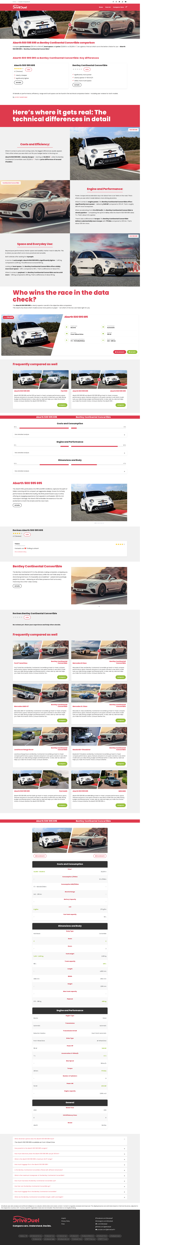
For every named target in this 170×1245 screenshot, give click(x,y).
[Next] (125, 500)
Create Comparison (24, 2)
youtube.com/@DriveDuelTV (106, 1229)
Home (14, 2)
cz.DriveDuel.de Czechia (115, 1236)
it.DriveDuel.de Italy (36, 1239)
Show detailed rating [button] (20, 552)
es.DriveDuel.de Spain (62, 1236)
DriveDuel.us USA (23, 1236)
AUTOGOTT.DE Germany (90, 1239)
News (101, 7)
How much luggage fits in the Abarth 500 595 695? (31, 1164)
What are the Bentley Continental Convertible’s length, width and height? (39, 1197)
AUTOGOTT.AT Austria (102, 1239)
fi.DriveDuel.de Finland (77, 1239)
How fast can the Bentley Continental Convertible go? (32, 1186)
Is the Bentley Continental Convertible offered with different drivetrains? (39, 1170)
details (18, 82)
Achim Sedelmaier (21, 97)
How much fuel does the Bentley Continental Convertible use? (35, 1181)
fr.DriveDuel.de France (49, 1236)
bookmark (120, 352)
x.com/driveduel (102, 1224)
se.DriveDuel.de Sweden (49, 1239)
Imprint (63, 1218)
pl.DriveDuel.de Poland (102, 1236)
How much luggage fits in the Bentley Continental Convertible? (35, 1191)
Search (108, 7)
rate (28, 70)
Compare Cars (118, 7)
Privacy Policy (65, 1221)
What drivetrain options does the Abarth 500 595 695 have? (34, 1139)
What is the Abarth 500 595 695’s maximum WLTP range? (33, 1159)
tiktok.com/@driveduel (104, 1227)
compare (62, 405)
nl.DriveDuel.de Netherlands (87, 1236)
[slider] (19, 69)
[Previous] (73, 500)
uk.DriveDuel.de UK (74, 1236)
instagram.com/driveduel (105, 1221)
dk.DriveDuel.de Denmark (63, 1239)
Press (63, 1224)
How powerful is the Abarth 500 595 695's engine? (31, 1148)
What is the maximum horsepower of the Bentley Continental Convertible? (39, 1175)
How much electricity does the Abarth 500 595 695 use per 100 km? (37, 1154)
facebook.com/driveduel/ (104, 1218)
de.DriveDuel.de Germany (36, 1236)
